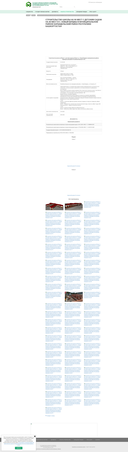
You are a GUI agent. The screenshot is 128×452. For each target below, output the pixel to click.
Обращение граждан (81, 11)
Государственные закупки (42, 11)
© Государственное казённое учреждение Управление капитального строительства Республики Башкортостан (48, 446)
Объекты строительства (67, 11)
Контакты (97, 439)
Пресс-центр (92, 11)
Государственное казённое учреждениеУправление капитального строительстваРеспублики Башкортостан (45, 4)
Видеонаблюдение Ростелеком (73, 165)
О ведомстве (29, 11)
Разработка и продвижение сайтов (78, 446)
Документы (55, 11)
